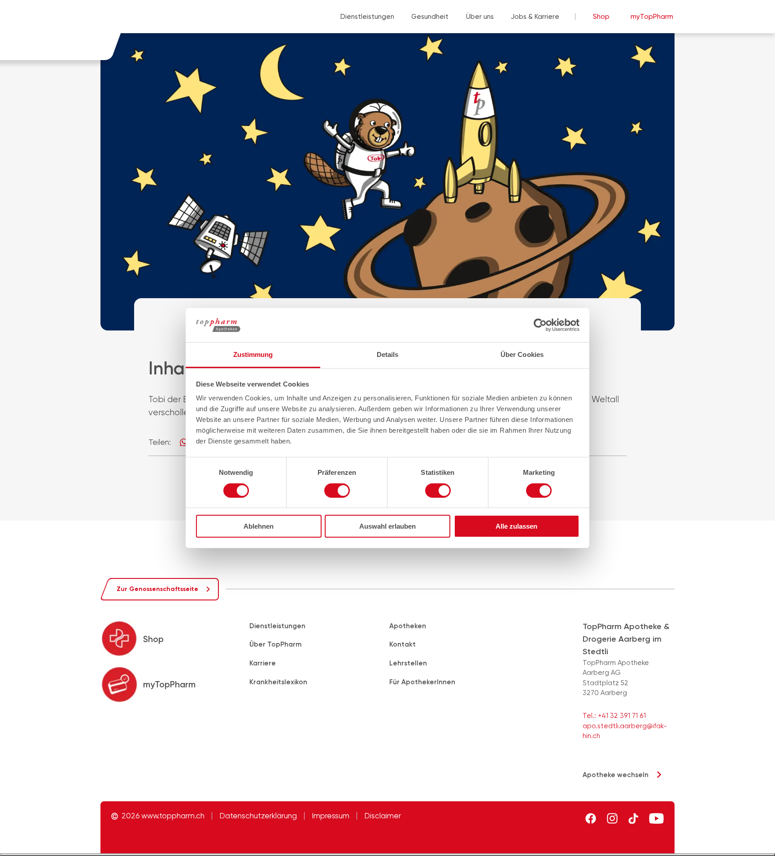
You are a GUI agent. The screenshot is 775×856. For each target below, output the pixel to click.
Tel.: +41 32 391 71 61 (614, 716)
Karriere (262, 663)
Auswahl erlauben (387, 526)
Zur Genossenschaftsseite (157, 589)
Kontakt (402, 644)
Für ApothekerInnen (422, 682)
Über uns (480, 17)
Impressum (330, 816)
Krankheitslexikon (278, 682)
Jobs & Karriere (535, 17)
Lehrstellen (408, 663)
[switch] (337, 490)
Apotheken (407, 626)
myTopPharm (652, 17)
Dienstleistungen (367, 17)
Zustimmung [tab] (253, 354)
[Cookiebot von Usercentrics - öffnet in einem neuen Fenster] (540, 325)
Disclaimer (382, 816)
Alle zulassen (516, 526)
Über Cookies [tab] (522, 354)
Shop (601, 17)
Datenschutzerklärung (258, 816)
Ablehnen (259, 526)
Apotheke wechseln (616, 775)
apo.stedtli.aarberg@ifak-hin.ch (625, 731)
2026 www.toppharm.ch (163, 816)
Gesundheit (429, 17)
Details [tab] (388, 354)
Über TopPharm (275, 644)
